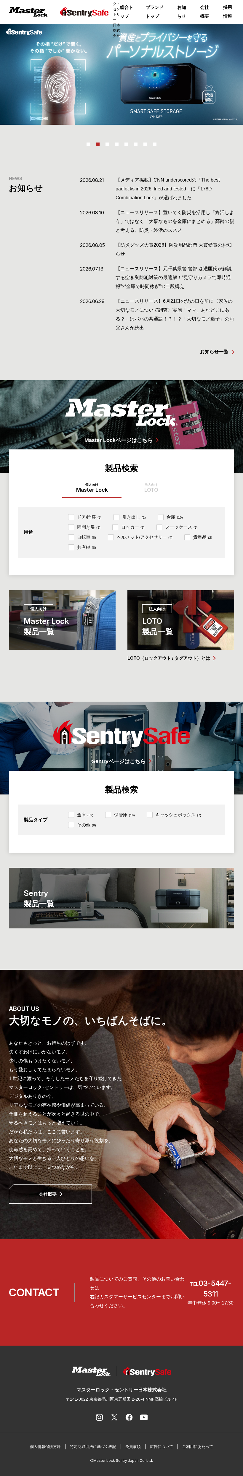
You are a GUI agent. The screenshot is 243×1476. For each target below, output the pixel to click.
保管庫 (124, 814)
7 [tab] (145, 144)
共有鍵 (86, 547)
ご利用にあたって (197, 1446)
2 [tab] (98, 144)
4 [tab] (117, 144)
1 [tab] (88, 144)
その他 (86, 824)
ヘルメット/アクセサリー (144, 537)
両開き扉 (88, 527)
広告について (161, 1446)
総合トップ (126, 12)
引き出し (134, 516)
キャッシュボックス (178, 814)
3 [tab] (107, 144)
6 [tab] (136, 144)
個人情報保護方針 (45, 1446)
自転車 (86, 537)
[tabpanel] (121, 74)
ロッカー (133, 527)
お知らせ (181, 12)
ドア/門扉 (89, 516)
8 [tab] (154, 144)
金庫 (85, 814)
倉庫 (175, 516)
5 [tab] (126, 144)
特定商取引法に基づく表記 (93, 1446)
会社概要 (204, 12)
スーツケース (181, 527)
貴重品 (202, 537)
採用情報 (227, 12)
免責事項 (133, 1446)
